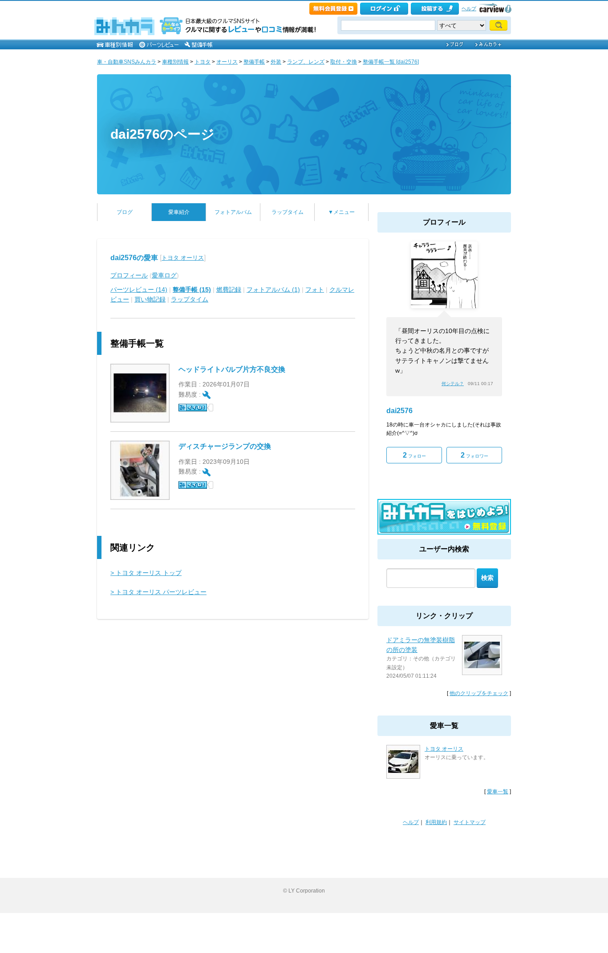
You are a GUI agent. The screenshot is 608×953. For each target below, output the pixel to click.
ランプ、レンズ (305, 62)
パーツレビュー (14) (138, 289)
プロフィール (129, 275)
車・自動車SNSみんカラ (126, 62)
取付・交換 (343, 62)
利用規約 (436, 822)
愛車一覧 (497, 791)
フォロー (414, 455)
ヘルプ (469, 8)
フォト (314, 289)
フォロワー (474, 455)
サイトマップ (470, 822)
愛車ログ (164, 275)
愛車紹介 (179, 212)
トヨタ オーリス (183, 257)
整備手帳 (254, 62)
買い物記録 (150, 299)
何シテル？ (453, 383)
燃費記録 (228, 289)
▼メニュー (341, 212)
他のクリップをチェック (479, 693)
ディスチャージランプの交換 (224, 446)
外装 (276, 62)
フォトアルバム (233, 212)
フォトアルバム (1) (273, 289)
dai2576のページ (162, 134)
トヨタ (203, 62)
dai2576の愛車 (134, 257)
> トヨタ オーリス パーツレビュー (158, 591)
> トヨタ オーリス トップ (146, 572)
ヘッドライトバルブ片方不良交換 (231, 369)
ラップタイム (288, 212)
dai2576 (399, 410)
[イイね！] (192, 407)
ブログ (125, 212)
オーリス (227, 62)
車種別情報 (175, 62)
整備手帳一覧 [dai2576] (391, 62)
